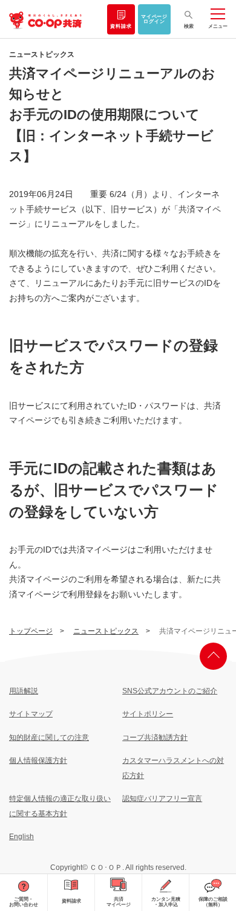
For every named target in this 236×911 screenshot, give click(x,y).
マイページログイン (154, 19)
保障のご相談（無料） (213, 901)
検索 (189, 26)
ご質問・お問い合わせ (23, 901)
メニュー (218, 26)
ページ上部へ (213, 656)
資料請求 (120, 26)
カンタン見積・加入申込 (165, 901)
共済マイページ (119, 901)
